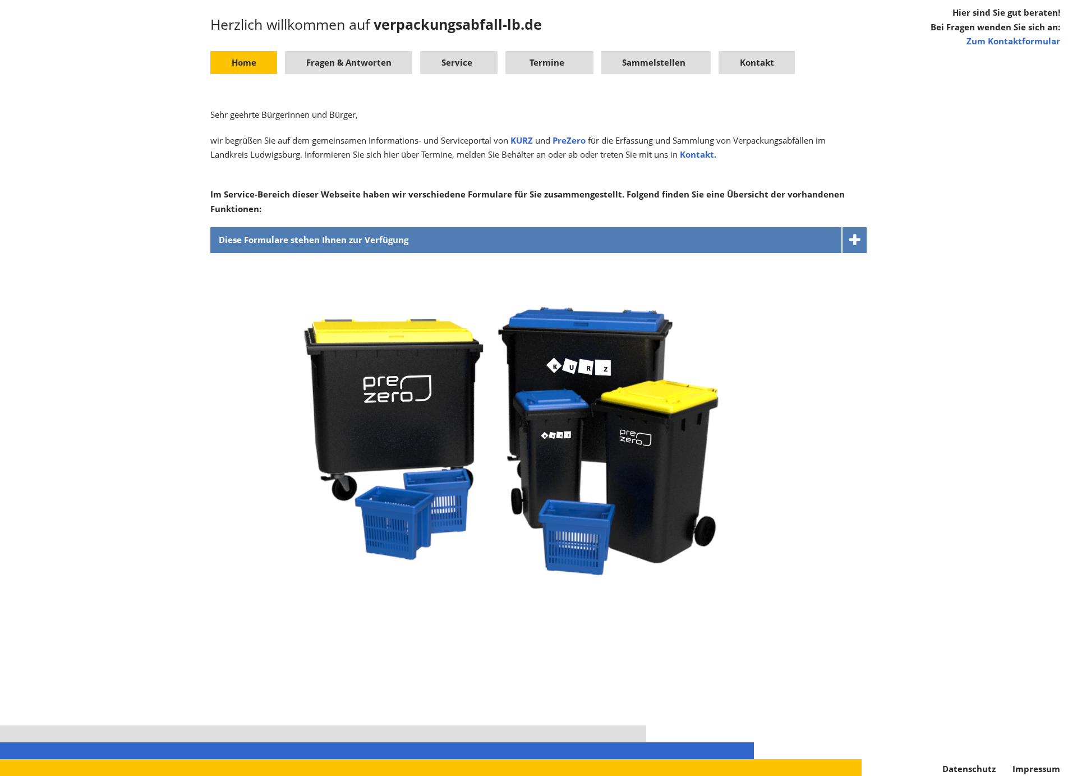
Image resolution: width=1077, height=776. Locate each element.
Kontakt (757, 62)
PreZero (570, 140)
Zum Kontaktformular (1013, 41)
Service (456, 62)
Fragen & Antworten (349, 62)
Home (244, 62)
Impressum (1036, 768)
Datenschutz (969, 768)
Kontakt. (698, 154)
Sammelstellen (653, 62)
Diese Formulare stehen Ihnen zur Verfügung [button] (313, 239)
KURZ (522, 140)
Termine (547, 62)
